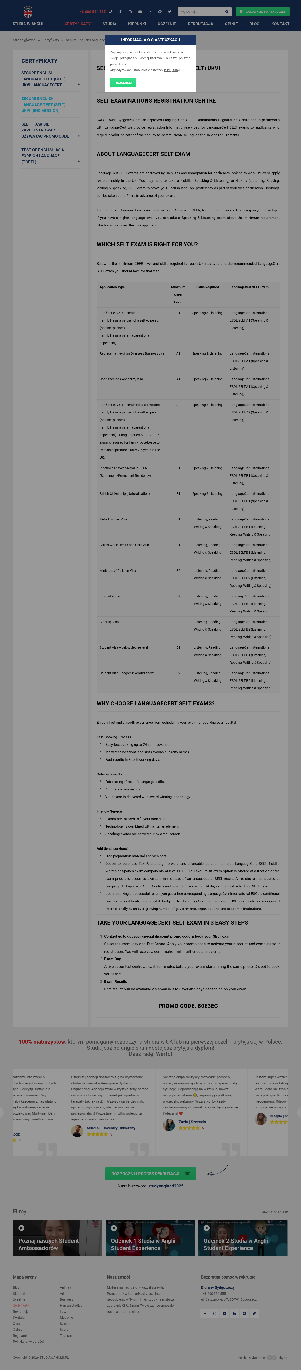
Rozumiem (123, 83)
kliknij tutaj (172, 70)
